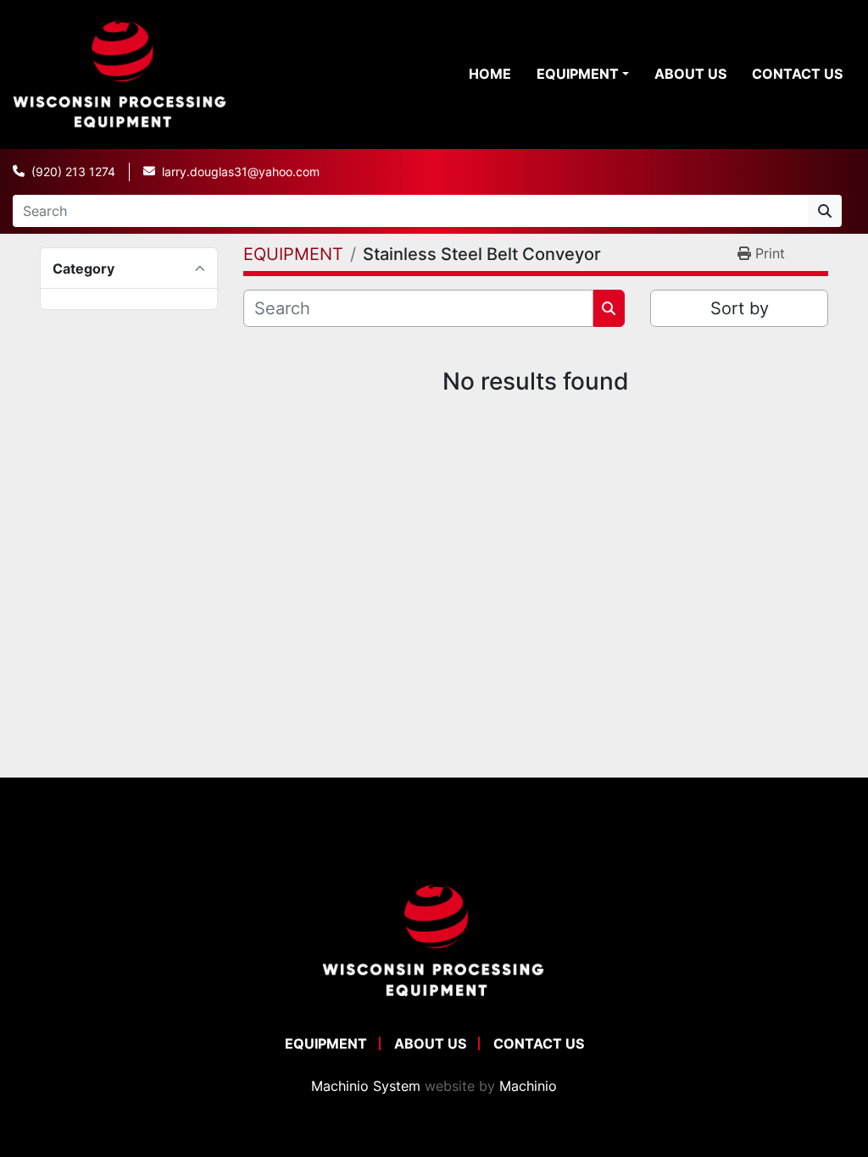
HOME (490, 73)
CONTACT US (797, 73)
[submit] (825, 211)
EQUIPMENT (578, 73)
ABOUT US (690, 73)
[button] (583, 74)
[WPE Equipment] (434, 939)
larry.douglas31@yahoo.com (241, 171)
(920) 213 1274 (73, 171)
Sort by (739, 308)
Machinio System (365, 1085)
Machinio (528, 1085)
